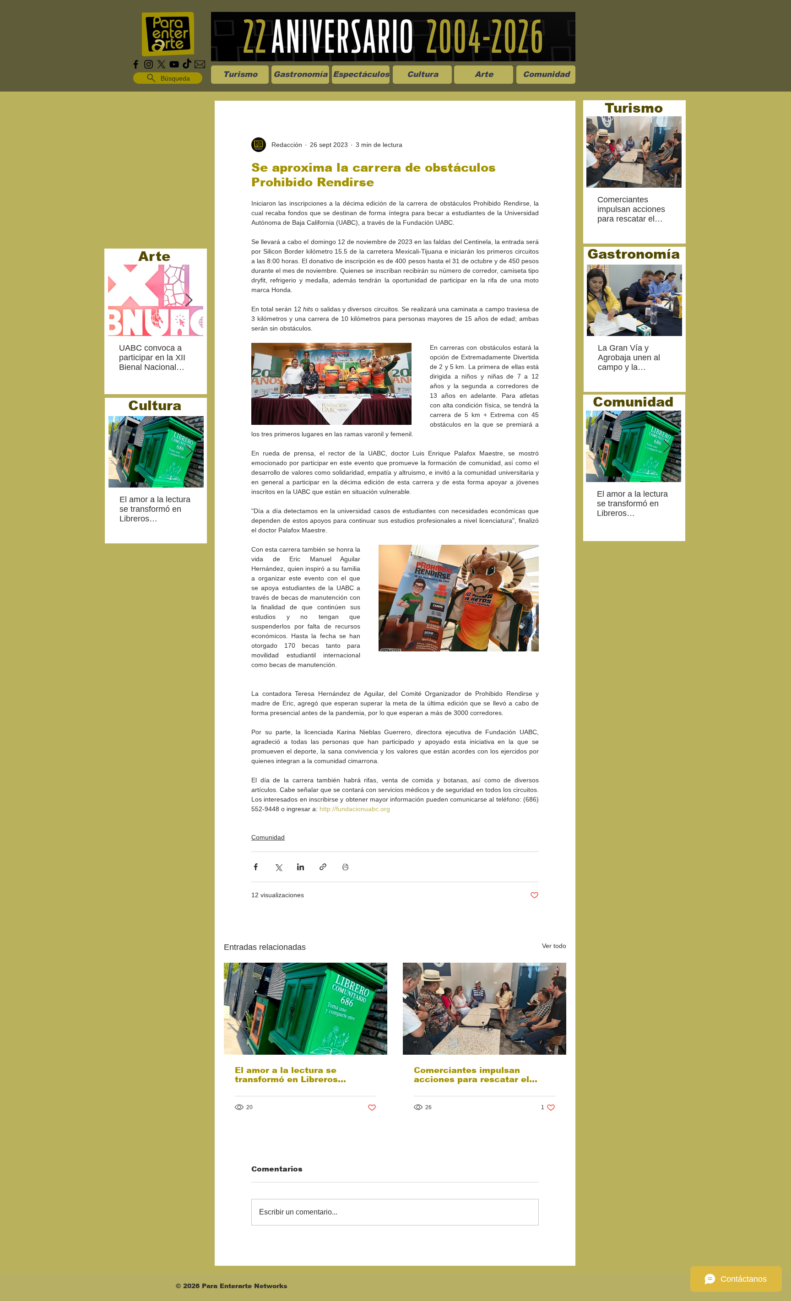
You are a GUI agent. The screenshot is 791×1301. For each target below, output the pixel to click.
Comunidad (268, 837)
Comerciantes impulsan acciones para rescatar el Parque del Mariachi (471, 1075)
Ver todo (554, 945)
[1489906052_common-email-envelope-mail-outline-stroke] (200, 64)
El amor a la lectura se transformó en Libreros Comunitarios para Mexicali (296, 1075)
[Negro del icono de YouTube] (174, 64)
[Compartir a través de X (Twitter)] (278, 866)
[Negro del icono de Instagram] (148, 64)
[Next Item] (188, 300)
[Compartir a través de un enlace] (323, 866)
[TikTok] (187, 64)
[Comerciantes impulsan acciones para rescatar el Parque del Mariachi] (484, 1009)
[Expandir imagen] (331, 384)
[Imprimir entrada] (345, 866)
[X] (161, 64)
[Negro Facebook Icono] (135, 64)
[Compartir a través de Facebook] (255, 866)
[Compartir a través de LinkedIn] (300, 866)
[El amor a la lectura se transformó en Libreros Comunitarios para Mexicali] (305, 1009)
